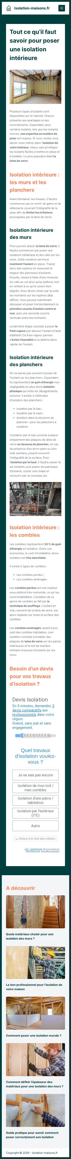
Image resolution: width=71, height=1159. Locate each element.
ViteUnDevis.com (33, 851)
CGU (27, 849)
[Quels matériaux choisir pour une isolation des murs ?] (35, 911)
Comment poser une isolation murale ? (33, 1035)
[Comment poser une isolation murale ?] (35, 1013)
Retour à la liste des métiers (37, 838)
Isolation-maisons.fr (32, 8)
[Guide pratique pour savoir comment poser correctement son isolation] (35, 1110)
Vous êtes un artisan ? (50, 851)
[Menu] (61, 8)
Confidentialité (36, 849)
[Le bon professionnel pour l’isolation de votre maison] (35, 962)
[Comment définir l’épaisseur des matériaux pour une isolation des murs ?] (35, 1059)
